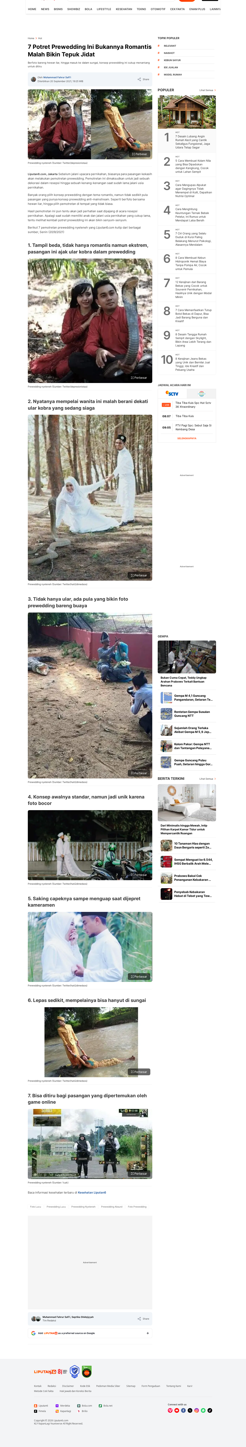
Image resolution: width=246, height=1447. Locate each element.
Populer (166, 90)
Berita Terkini (171, 779)
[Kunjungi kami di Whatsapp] (203, 1410)
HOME (32, 9)
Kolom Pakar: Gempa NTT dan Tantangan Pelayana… (193, 746)
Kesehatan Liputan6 (92, 1192)
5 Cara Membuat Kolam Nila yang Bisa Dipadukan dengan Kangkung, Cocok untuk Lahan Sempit (193, 166)
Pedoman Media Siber (108, 1386)
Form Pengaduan (151, 1386)
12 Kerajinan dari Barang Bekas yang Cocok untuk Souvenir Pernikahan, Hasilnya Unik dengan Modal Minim (193, 289)
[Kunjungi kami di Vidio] (170, 1410)
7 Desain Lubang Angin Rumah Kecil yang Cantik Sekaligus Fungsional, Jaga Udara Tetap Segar (192, 142)
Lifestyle (104, 9)
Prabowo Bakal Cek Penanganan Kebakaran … (192, 878)
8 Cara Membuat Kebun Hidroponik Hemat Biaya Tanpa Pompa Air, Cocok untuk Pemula (191, 263)
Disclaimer (68, 1386)
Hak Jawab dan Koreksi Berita (75, 1391)
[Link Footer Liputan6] (50, 1372)
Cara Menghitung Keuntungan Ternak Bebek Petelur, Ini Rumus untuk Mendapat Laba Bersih (192, 214)
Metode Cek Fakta (43, 1391)
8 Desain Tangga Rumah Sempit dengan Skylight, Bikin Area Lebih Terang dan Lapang (193, 340)
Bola (88, 9)
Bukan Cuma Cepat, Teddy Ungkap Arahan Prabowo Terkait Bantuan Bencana (184, 681)
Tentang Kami (173, 1386)
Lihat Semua (206, 90)
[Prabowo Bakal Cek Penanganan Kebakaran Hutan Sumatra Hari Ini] (166, 878)
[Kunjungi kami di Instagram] (196, 1410)
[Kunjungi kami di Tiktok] (209, 1410)
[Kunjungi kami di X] (190, 1410)
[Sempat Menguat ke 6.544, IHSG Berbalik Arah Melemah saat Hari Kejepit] (166, 862)
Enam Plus (197, 9)
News (45, 9)
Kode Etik (85, 1386)
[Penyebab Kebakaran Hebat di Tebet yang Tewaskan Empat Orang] (166, 894)
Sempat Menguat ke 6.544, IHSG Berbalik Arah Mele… (193, 861)
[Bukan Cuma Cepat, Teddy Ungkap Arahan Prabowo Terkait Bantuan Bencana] (187, 657)
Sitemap (130, 1386)
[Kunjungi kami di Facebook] (183, 1410)
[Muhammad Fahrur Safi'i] (33, 79)
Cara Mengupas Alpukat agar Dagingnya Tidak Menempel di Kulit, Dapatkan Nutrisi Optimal (193, 190)
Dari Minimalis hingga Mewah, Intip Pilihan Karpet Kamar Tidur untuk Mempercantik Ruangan (184, 829)
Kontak (37, 1386)
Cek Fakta (177, 9)
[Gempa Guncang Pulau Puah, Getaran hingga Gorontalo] (166, 762)
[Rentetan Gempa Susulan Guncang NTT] (166, 714)
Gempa (163, 636)
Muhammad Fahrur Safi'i (57, 77)
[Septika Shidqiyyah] (38, 1319)
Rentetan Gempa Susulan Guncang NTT (192, 714)
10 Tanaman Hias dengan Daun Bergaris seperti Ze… (192, 845)
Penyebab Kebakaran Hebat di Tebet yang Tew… (193, 894)
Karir (190, 1386)
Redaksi (52, 1386)
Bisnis (58, 9)
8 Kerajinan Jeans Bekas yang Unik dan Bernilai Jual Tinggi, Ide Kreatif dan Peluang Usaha (192, 364)
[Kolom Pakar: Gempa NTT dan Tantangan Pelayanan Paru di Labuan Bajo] (166, 746)
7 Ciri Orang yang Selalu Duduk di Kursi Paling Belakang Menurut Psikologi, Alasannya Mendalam (193, 239)
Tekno (141, 9)
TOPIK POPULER (168, 38)
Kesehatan (124, 9)
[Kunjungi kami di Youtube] (176, 1410)
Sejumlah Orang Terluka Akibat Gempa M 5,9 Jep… (192, 730)
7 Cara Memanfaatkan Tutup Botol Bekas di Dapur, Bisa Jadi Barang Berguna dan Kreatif (193, 315)
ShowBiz (73, 9)
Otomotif (158, 9)
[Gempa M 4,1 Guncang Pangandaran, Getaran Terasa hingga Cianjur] (166, 698)
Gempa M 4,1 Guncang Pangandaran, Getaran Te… (193, 697)
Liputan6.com (61, 1420)
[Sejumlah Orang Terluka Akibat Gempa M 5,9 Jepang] (166, 730)
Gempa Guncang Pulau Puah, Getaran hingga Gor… (193, 762)
